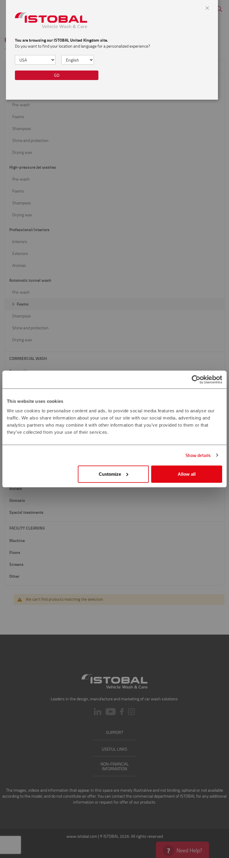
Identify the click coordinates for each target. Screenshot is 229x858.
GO (56, 75)
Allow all (187, 473)
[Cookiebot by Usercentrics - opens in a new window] (196, 379)
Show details (198, 455)
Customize (110, 473)
